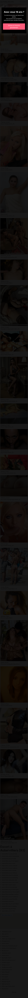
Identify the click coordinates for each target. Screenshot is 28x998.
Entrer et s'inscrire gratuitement (14, 26)
